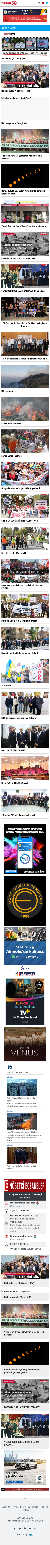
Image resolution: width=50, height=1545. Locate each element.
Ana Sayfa (7, 1506)
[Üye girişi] (30, 1528)
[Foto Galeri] (47, 3)
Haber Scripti (22, 1534)
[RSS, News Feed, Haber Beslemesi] (25, 1528)
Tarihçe (44, 1506)
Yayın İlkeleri (33, 1506)
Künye (23, 1506)
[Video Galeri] (43, 3)
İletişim (26, 1510)
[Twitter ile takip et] (19, 1528)
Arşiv (16, 1506)
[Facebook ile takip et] (14, 1528)
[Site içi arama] (35, 1528)
